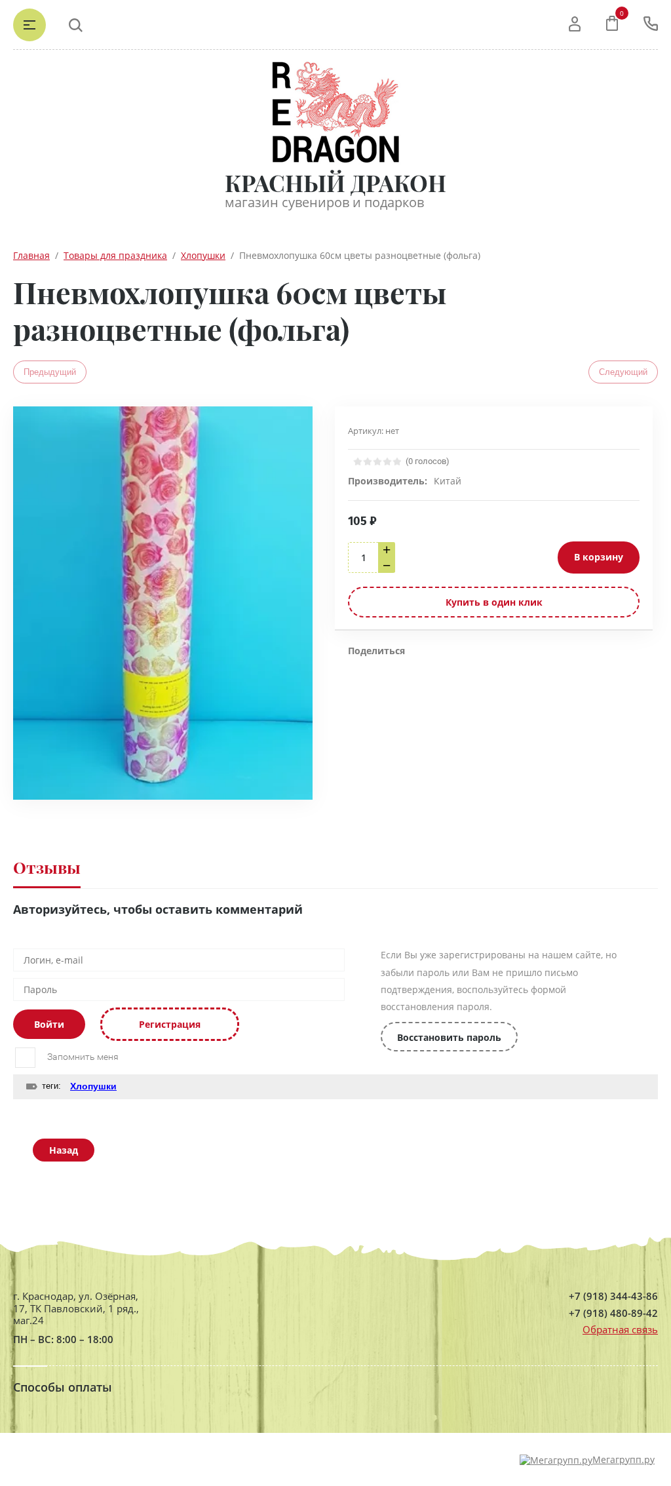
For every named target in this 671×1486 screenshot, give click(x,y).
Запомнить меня (82, 1056)
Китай (447, 481)
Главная (31, 255)
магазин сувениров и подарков (324, 202)
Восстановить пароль (449, 1037)
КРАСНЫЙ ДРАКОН (335, 182)
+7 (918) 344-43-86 (613, 1296)
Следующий (623, 372)
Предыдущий (50, 372)
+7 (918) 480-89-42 (613, 1313)
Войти (49, 1024)
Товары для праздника (115, 255)
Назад (63, 1150)
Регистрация (170, 1024)
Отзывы (47, 867)
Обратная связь (620, 1329)
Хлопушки (203, 255)
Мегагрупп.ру (623, 1459)
